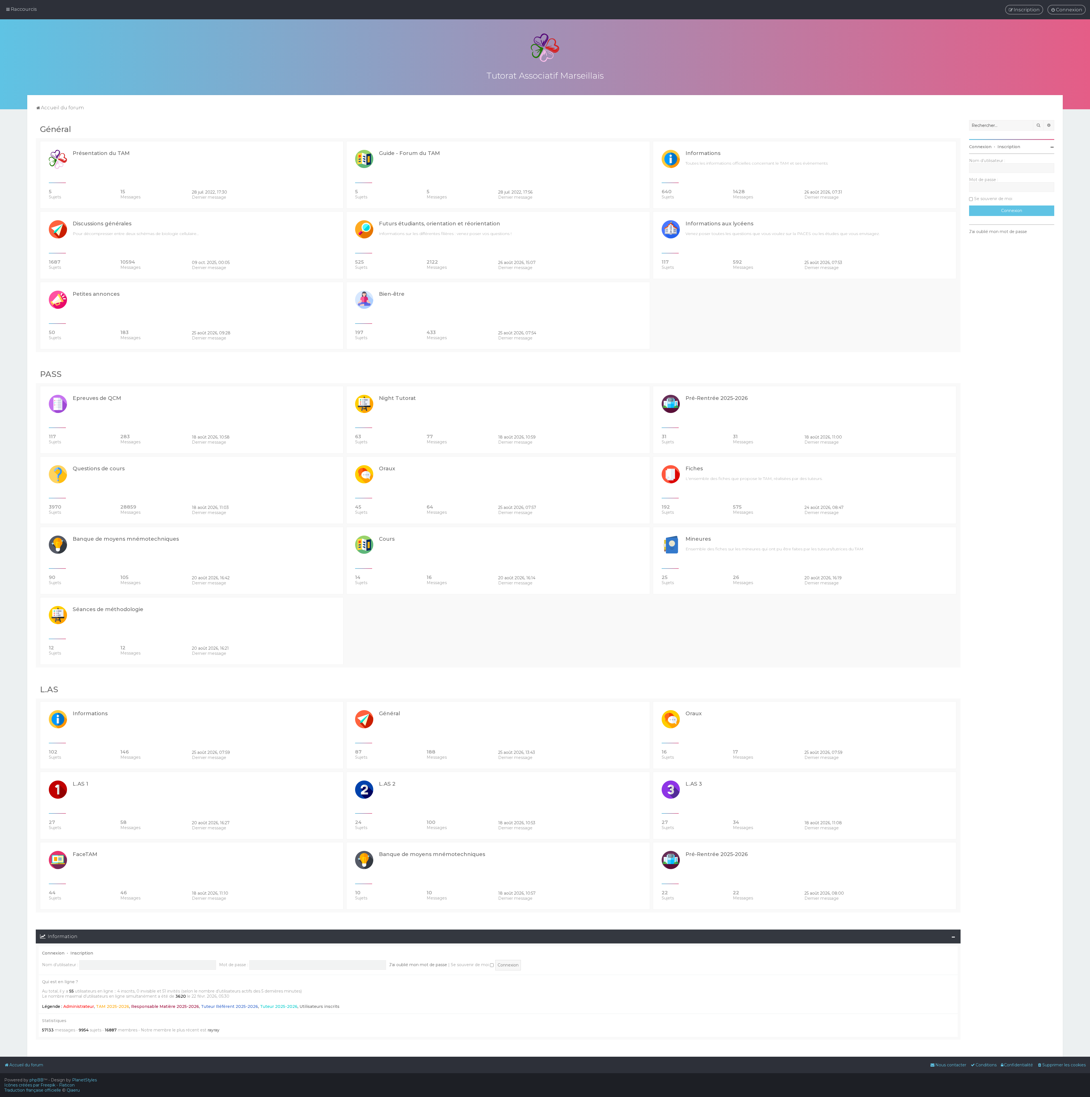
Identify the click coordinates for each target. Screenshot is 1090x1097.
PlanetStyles (84, 1080)
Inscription (81, 953)
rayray (213, 1030)
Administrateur (78, 1006)
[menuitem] (1066, 9)
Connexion (53, 953)
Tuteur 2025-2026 (278, 1006)
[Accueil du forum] (545, 47)
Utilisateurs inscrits (319, 1006)
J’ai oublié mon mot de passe (418, 964)
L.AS (49, 689)
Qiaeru (73, 1090)
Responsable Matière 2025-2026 (165, 1006)
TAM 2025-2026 (112, 1006)
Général (55, 129)
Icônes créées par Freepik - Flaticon (39, 1085)
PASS (51, 374)
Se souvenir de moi (470, 964)
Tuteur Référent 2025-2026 (229, 1006)
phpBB (36, 1080)
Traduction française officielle (32, 1090)
